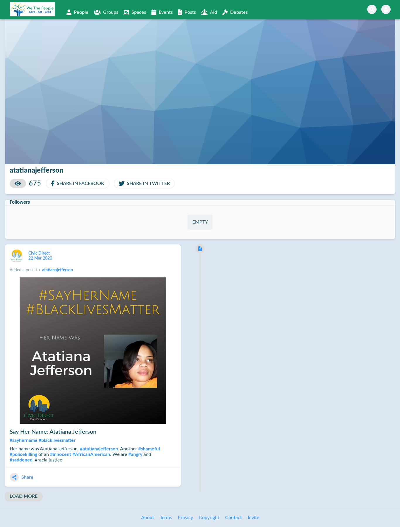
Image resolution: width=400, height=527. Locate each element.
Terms (166, 517)
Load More (23, 496)
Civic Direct (39, 253)
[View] (18, 183)
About (147, 517)
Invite (253, 517)
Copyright (209, 517)
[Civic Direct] (17, 256)
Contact (233, 517)
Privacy (185, 517)
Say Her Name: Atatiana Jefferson (53, 432)
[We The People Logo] (32, 9)
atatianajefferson (57, 270)
